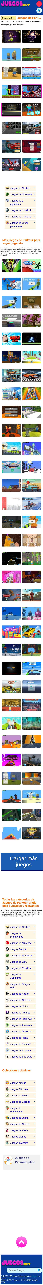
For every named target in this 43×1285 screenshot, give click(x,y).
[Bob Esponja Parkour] (11, 359)
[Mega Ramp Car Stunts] (11, 148)
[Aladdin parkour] (31, 542)
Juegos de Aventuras (15, 976)
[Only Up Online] (11, 286)
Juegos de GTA (18, 961)
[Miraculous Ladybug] (31, 75)
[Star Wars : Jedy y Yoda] (31, 725)
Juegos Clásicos (19, 1089)
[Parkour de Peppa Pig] (11, 579)
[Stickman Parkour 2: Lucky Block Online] (11, 93)
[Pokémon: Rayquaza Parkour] (11, 835)
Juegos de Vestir (19, 1130)
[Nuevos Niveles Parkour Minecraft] (31, 432)
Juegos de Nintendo (21, 943)
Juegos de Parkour (20, 1044)
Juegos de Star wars (21, 1056)
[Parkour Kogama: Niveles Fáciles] (31, 652)
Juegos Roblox (18, 949)
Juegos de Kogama (20, 1050)
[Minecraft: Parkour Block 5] (11, 432)
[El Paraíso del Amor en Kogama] (31, 322)
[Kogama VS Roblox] (11, 725)
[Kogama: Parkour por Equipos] (11, 780)
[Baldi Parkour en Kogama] (31, 286)
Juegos (34, 1276)
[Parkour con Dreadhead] (11, 487)
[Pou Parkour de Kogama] (31, 359)
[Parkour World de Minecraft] (11, 469)
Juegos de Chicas (19, 1124)
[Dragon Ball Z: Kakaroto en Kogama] (11, 56)
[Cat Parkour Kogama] (11, 762)
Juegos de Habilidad (21, 1019)
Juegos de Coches (20, 188)
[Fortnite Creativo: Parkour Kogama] (31, 450)
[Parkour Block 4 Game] (11, 542)
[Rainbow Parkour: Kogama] (31, 395)
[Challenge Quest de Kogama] (11, 817)
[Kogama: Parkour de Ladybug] (11, 798)
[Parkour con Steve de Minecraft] (11, 322)
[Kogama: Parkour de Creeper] (31, 469)
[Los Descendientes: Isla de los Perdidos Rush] (11, 38)
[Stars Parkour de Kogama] (31, 743)
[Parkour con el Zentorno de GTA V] (11, 597)
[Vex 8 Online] (31, 267)
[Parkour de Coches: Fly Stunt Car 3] (31, 835)
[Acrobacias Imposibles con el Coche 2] (11, 670)
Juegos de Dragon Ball (20, 986)
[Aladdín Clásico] (31, 38)
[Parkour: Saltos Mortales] (31, 166)
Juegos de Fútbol (19, 1095)
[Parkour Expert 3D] (11, 633)
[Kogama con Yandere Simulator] (31, 148)
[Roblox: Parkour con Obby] (11, 341)
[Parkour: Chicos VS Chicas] (31, 615)
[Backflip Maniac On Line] (31, 707)
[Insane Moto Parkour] (31, 505)
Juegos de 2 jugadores (16, 202)
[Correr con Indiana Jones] (11, 688)
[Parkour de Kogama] (31, 780)
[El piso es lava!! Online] (31, 487)
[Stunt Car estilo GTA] (31, 817)
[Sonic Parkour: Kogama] (11, 304)
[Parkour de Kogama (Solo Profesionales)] (11, 707)
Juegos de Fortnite (20, 1012)
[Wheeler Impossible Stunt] (31, 130)
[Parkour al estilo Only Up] (11, 652)
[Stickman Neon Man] (31, 341)
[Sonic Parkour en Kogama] (31, 56)
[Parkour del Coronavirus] (11, 450)
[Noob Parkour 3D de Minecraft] (31, 111)
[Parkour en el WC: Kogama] (31, 798)
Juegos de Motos (19, 1006)
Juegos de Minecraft (21, 194)
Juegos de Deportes (21, 1031)
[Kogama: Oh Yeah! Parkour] (31, 670)
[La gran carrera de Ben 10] (11, 267)
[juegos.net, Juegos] (15, 4)
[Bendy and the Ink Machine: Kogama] (31, 304)
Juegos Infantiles (19, 1143)
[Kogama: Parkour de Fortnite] (11, 615)
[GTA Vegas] (31, 377)
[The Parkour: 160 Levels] (11, 743)
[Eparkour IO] (31, 688)
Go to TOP (21, 1242)
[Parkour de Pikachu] (31, 579)
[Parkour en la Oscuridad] (11, 560)
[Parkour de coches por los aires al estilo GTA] (31, 633)
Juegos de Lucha (19, 1117)
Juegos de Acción (19, 993)
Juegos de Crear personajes (19, 225)
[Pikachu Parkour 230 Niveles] (31, 524)
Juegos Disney (18, 1136)
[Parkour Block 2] (11, 414)
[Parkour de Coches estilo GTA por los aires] (11, 377)
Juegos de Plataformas (16, 935)
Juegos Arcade (18, 1083)
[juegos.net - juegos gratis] (16, 1263)
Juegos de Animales (21, 1025)
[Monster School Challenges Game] (31, 414)
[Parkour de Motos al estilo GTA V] (31, 762)
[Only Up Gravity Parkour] (31, 597)
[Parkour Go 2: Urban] (11, 505)
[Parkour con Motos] (11, 130)
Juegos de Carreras (20, 216)
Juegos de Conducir (21, 210)
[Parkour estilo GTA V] (11, 395)
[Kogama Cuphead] (11, 75)
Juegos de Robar (19, 1037)
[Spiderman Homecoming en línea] (11, 166)
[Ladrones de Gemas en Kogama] (11, 524)
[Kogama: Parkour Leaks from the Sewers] (31, 560)
